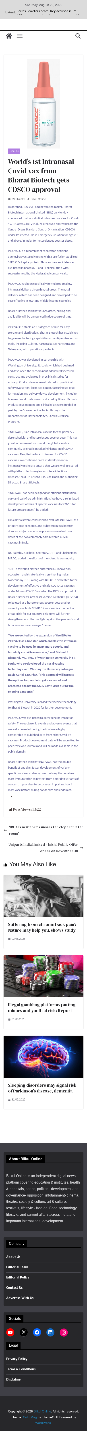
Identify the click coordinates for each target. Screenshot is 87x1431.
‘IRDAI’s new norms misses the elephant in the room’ (46, 830)
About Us (13, 1257)
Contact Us (14, 1288)
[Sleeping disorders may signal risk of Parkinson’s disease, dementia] (43, 1039)
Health (14, 151)
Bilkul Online (38, 199)
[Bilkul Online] (9, 36)
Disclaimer (14, 1379)
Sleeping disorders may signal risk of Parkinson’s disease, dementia (42, 1088)
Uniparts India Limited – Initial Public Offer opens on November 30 (43, 847)
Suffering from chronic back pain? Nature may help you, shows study (42, 927)
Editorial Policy (17, 1277)
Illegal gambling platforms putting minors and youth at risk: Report (42, 1008)
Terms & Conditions (20, 1369)
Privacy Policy (16, 1359)
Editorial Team (17, 1267)
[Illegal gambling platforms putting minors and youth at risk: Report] (43, 958)
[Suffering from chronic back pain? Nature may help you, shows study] (43, 878)
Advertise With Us (19, 1298)
